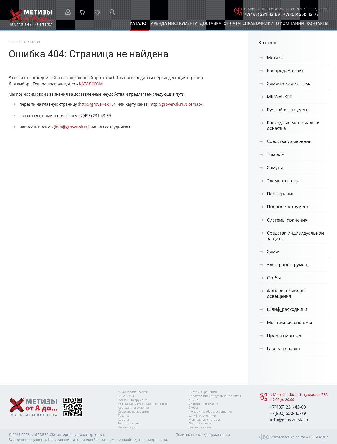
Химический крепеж (288, 83)
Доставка (210, 24)
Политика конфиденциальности (203, 434)
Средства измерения (289, 141)
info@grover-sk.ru (71, 127)
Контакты (317, 24)
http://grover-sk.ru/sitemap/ (176, 104)
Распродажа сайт (285, 70)
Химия (274, 251)
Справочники (258, 24)
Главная (15, 42)
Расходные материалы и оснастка (293, 125)
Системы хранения (287, 219)
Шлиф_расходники (287, 309)
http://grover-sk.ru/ (97, 104)
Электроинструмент (288, 264)
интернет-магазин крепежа (80, 434)
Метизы (275, 57)
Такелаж (276, 154)
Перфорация (280, 193)
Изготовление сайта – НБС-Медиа (299, 437)
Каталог (139, 24)
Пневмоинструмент (288, 206)
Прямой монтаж (284, 335)
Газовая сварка (283, 348)
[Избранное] (97, 12)
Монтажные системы (289, 322)
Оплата (232, 24)
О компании (290, 24)
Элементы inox (283, 180)
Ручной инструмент (288, 109)
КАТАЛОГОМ (91, 84)
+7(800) (301, 14)
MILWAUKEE (279, 96)
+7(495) (262, 14)
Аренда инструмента (174, 24)
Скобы (274, 277)
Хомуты (275, 167)
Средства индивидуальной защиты (295, 235)
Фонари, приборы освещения (286, 293)
